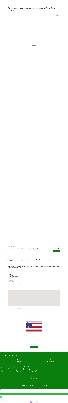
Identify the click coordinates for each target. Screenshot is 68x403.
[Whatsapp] (16, 355)
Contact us (56, 3)
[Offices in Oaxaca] (4, 369)
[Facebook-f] (2, 355)
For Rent (9, 246)
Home (24, 3)
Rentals (31, 3)
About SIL (40, 3)
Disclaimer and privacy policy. (38, 385)
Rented (11, 260)
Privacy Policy (40, 344)
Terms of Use (34, 344)
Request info (56, 251)
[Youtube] (9, 355)
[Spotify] (13, 355)
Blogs (65, 3)
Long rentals (13, 246)
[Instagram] (5, 355)
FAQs (48, 3)
